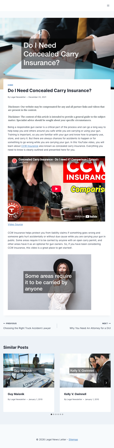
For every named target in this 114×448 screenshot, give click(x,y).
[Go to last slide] (8, 382)
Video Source (15, 224)
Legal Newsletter (18, 97)
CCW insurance (29, 146)
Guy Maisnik (16, 394)
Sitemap (73, 439)
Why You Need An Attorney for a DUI (90, 326)
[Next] (106, 382)
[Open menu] (108, 5)
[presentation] (28, 371)
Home (10, 85)
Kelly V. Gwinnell (75, 394)
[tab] (51, 414)
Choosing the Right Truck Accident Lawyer (27, 326)
